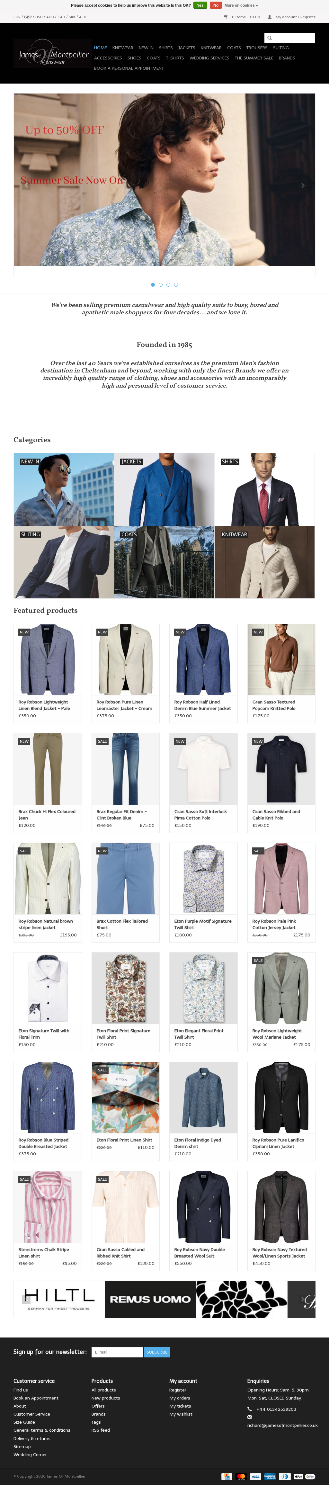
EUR (17, 17)
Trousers (257, 47)
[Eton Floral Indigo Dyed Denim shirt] (203, 1097)
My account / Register (295, 17)
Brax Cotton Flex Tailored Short (122, 924)
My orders (179, 1398)
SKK (72, 17)
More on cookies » (241, 5)
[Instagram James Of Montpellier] (310, 1352)
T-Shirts (175, 58)
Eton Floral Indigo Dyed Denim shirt (197, 1143)
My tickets (180, 1406)
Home (100, 47)
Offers (98, 1406)
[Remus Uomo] (150, 1299)
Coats (234, 47)
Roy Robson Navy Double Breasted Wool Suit (199, 1253)
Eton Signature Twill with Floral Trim (44, 1034)
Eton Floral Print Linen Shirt (124, 1140)
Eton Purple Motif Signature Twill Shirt (203, 924)
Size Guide (24, 1422)
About (19, 1406)
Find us (20, 1390)
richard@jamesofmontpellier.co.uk (282, 1425)
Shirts (166, 47)
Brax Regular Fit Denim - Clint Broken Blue (122, 815)
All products (104, 1390)
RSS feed (101, 1430)
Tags (96, 1422)
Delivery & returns (31, 1438)
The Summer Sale (254, 58)
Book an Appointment (35, 1398)
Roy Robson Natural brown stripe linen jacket (46, 924)
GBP (28, 17)
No (215, 5)
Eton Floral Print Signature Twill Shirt (123, 1034)
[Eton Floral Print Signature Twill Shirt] (126, 988)
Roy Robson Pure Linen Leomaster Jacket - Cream (124, 705)
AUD (50, 17)
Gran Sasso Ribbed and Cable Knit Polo (276, 815)
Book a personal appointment (129, 68)
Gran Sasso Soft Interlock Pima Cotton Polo (200, 815)
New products (106, 1398)
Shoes (134, 58)
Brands (287, 58)
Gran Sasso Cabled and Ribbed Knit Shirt (121, 1253)
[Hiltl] (59, 1299)
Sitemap (22, 1446)
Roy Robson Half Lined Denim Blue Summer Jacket (202, 705)
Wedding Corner (30, 1454)
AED (82, 17)
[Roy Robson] (241, 1299)
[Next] (302, 185)
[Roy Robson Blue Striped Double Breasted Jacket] (47, 1097)
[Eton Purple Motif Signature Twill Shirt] (203, 878)
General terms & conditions (41, 1430)
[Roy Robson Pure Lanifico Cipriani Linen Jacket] (281, 1097)
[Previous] (26, 185)
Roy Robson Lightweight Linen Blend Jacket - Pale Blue (44, 705)
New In (146, 47)
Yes (200, 5)
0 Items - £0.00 (246, 17)
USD (39, 17)
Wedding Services (209, 58)
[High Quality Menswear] (52, 53)
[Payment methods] (226, 1476)
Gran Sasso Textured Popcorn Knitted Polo (274, 705)
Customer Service (31, 1414)
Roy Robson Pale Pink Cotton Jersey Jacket (274, 924)
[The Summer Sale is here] (164, 180)
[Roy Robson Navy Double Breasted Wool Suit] (203, 1207)
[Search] (267, 38)
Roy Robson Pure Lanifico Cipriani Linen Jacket (278, 1143)
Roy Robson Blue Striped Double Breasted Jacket (43, 1143)
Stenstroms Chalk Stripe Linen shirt (44, 1253)
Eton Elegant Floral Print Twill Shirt (199, 1034)
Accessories (108, 58)
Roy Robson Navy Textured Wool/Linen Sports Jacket (280, 1253)
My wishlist (180, 1414)
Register (177, 1390)
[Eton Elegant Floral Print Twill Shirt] (203, 988)
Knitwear (122, 47)
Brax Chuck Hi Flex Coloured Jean (47, 815)
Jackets (186, 47)
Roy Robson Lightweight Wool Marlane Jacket (277, 1034)
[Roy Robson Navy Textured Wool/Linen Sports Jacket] (281, 1207)
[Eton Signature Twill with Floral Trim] (47, 988)
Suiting (281, 47)
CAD (62, 17)
